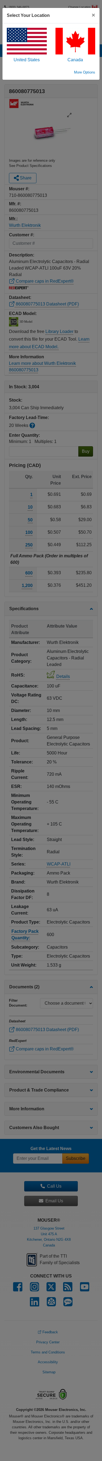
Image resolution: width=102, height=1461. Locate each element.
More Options (84, 72)
